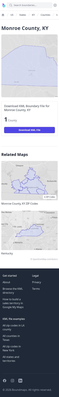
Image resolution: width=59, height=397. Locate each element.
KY (33, 14)
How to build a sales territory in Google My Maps (13, 303)
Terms (36, 289)
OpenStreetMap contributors (45, 259)
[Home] (3, 15)
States (22, 14)
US (11, 14)
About (6, 282)
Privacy (36, 282)
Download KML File (29, 130)
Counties (45, 14)
